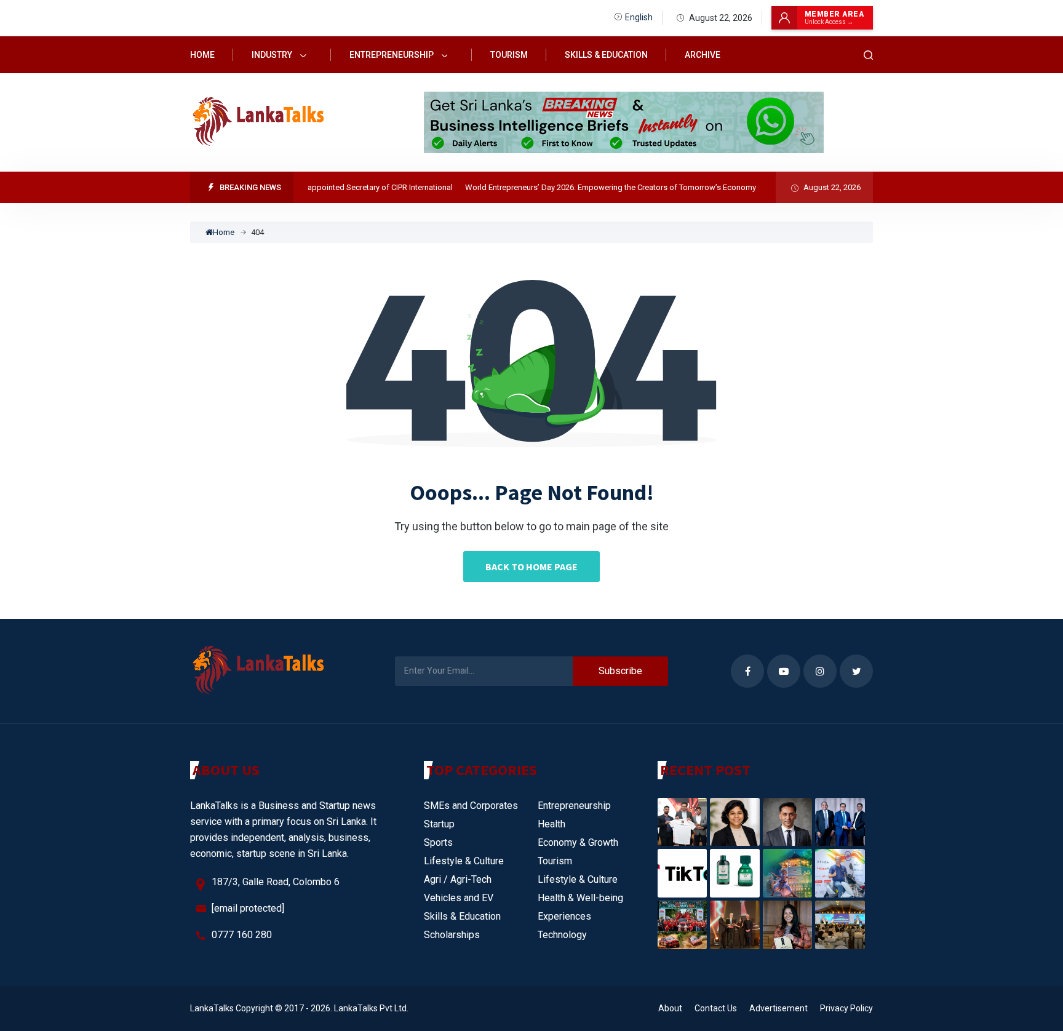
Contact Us (716, 1008)
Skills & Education (606, 55)
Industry (273, 55)
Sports (438, 842)
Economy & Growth (578, 842)
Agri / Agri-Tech (458, 879)
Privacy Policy (846, 1008)
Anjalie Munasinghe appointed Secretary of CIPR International (330, 187)
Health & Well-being (580, 898)
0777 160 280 (242, 935)
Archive (702, 55)
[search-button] (869, 55)
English (639, 17)
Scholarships (452, 935)
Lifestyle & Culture (464, 861)
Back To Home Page (531, 566)
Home (202, 55)
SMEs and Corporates (471, 805)
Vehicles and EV (458, 898)
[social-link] (747, 671)
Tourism (509, 55)
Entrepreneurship (392, 55)
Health (551, 824)
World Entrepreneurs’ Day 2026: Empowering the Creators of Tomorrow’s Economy (596, 187)
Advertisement (778, 1008)
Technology (562, 935)
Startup (439, 824)
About (670, 1008)
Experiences (564, 916)
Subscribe (620, 671)
